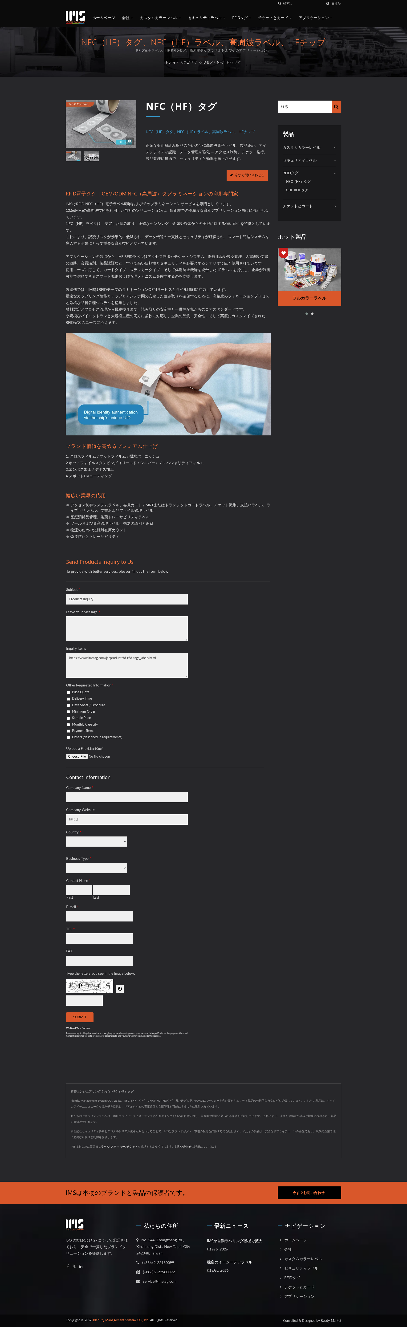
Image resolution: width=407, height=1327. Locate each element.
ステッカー (118, 1146)
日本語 (336, 3)
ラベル (105, 1146)
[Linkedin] (80, 1266)
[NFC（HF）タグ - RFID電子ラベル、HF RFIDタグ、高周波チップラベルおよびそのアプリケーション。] (130, 141)
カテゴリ (186, 62)
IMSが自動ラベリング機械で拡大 (234, 1240)
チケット (132, 1146)
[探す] (279, 3)
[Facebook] (68, 1266)
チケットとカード (273, 17)
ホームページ (103, 17)
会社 (126, 17)
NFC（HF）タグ (229, 62)
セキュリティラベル (205, 17)
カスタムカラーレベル (159, 17)
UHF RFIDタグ (297, 190)
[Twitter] (74, 1266)
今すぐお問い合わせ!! (309, 1193)
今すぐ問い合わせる (250, 175)
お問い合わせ (183, 1146)
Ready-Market (331, 1321)
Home (170, 62)
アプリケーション (314, 17)
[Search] (336, 107)
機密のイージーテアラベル (229, 1262)
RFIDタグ (240, 17)
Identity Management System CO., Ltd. (121, 1320)
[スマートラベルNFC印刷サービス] (91, 156)
